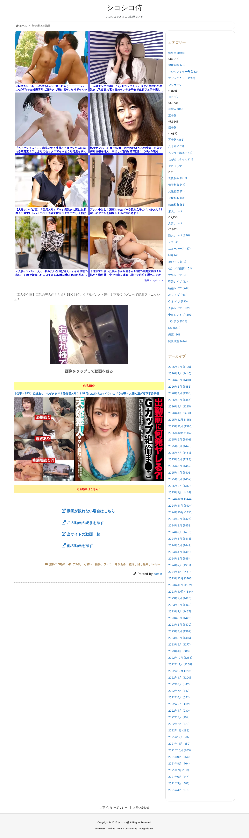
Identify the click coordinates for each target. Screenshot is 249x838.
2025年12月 (180, 419)
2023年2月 (179, 644)
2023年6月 (179, 618)
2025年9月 (179, 439)
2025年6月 (179, 459)
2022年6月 (179, 697)
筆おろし (177, 261)
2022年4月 (179, 710)
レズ (174, 241)
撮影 (98, 564)
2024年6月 (179, 538)
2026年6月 (179, 380)
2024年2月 (179, 565)
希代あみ (120, 564)
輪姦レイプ (178, 288)
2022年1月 (178, 730)
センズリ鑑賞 (180, 268)
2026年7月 (179, 373)
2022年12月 (180, 657)
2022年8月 (179, 684)
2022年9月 (179, 677)
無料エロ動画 (42, 25)
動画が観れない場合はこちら (91, 511)
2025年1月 (179, 492)
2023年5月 (179, 624)
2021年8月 (179, 763)
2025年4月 (179, 472)
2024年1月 (179, 571)
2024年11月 (180, 505)
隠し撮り (143, 564)
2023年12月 (180, 578)
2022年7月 (178, 690)
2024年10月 (180, 512)
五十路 (176, 139)
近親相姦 (177, 178)
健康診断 (176, 65)
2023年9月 (179, 598)
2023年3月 (179, 637)
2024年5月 (179, 545)
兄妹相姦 (177, 198)
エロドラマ (175, 166)
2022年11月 (180, 664)
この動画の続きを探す (85, 522)
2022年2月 (178, 723)
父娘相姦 (176, 191)
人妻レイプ (179, 308)
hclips (156, 564)
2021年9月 (179, 756)
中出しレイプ (180, 314)
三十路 (172, 115)
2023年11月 (180, 585)
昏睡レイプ (178, 281)
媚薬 (174, 334)
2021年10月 (179, 750)
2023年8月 (179, 604)
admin (158, 574)
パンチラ (177, 321)
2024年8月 (179, 525)
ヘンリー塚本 (180, 152)
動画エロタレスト (154, 280)
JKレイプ (178, 294)
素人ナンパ (175, 211)
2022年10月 (180, 671)
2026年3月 (179, 399)
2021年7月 (178, 770)
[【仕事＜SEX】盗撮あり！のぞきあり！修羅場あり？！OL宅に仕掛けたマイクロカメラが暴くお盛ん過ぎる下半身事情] (89, 439)
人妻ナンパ (175, 223)
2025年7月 (179, 452)
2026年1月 (179, 413)
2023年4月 (179, 631)
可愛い (88, 564)
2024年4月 (179, 551)
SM (174, 327)
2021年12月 (179, 737)
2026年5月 (179, 386)
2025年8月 (179, 446)
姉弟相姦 (176, 204)
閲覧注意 (177, 341)
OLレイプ (178, 301)
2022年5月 (179, 704)
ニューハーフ (179, 248)
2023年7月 (179, 611)
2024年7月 (179, 532)
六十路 (176, 146)
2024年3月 (179, 558)
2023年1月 (179, 651)
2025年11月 (180, 426)
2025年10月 (180, 432)
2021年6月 (178, 776)
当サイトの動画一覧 (83, 534)
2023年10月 (180, 591)
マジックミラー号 (183, 71)
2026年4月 (179, 393)
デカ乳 (77, 564)
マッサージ (175, 84)
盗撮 (131, 564)
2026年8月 (179, 366)
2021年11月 (179, 743)
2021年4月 (178, 790)
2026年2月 (179, 406)
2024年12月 (180, 499)
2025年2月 (179, 485)
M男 (174, 255)
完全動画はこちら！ (89, 489)
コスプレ (173, 96)
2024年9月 (179, 518)
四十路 (172, 127)
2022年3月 (178, 717)
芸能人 (175, 108)
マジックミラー (181, 78)
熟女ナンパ (179, 235)
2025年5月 (179, 466)
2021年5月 (178, 783)
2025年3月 (179, 479)
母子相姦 (176, 184)
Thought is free (145, 828)
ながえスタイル (181, 159)
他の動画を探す (80, 545)
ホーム (23, 25)
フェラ (108, 564)
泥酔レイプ (177, 275)
